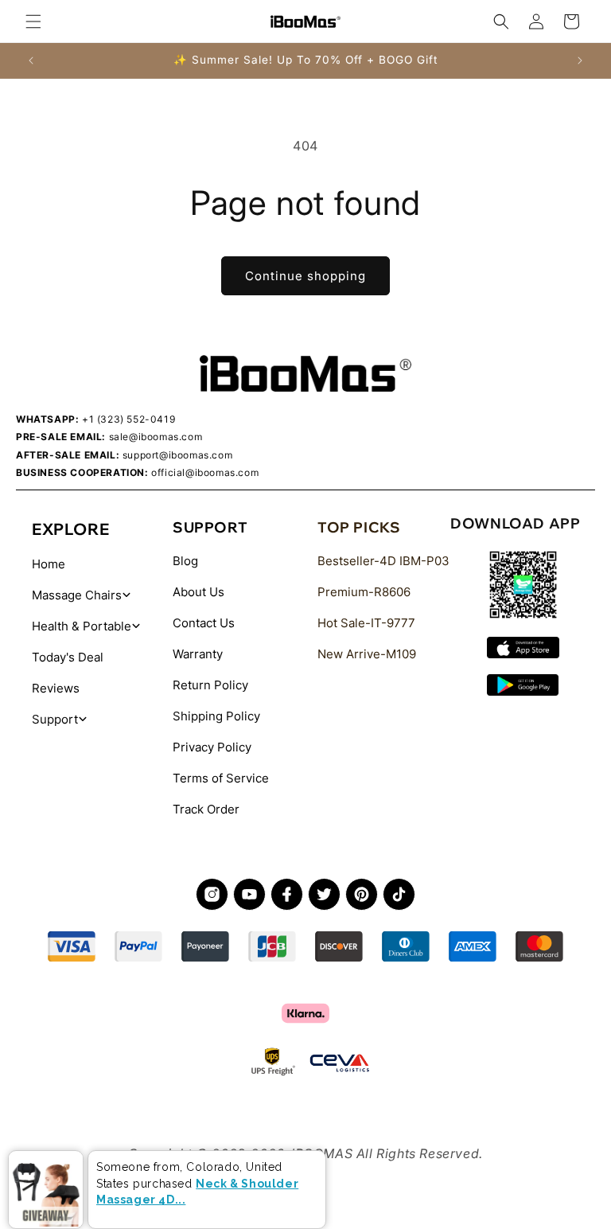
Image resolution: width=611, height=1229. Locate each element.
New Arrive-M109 (366, 653)
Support (55, 719)
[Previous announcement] (31, 60)
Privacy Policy (212, 747)
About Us (198, 591)
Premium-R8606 (364, 591)
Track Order (206, 809)
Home (48, 564)
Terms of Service (221, 778)
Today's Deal (67, 657)
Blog (185, 560)
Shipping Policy (216, 716)
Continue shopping (305, 275)
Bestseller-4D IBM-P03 (383, 560)
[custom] (212, 894)
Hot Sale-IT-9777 (366, 622)
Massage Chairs (77, 595)
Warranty (198, 653)
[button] (33, 21)
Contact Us (204, 622)
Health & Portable (81, 626)
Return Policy (210, 685)
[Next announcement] (579, 60)
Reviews (56, 688)
